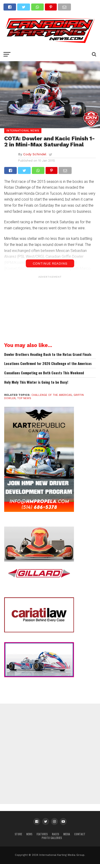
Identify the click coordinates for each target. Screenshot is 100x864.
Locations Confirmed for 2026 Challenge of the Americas (48, 363)
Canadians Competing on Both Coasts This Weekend (44, 373)
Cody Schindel (34, 154)
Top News (24, 398)
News (29, 834)
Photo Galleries (52, 838)
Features (42, 834)
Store (18, 834)
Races (55, 834)
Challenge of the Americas (51, 395)
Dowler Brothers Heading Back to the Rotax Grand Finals (47, 354)
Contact (79, 834)
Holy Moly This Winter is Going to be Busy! (36, 382)
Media (66, 834)
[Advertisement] (50, 309)
